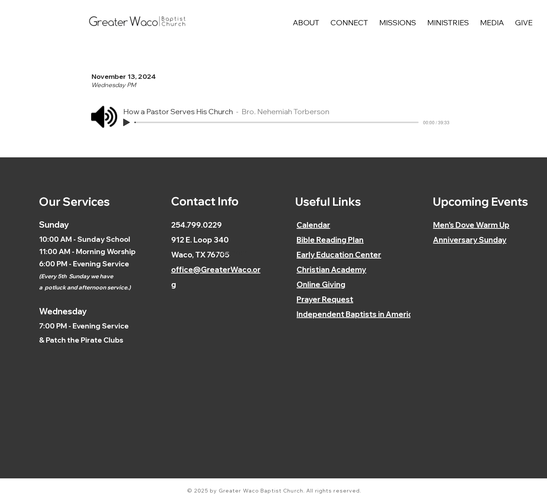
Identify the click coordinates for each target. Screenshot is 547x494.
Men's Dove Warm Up (471, 225)
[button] (306, 22)
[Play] (126, 122)
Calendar (313, 225)
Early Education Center (339, 254)
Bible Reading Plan (330, 239)
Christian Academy (331, 269)
